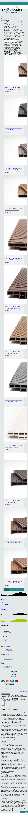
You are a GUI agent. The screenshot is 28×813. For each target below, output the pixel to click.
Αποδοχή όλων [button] (4, 699)
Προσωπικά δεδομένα (8, 666)
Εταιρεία (5, 628)
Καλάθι (5, 640)
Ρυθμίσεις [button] (22, 699)
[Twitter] (14, 673)
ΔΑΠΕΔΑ (2, 16)
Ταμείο (5, 641)
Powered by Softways (23, 691)
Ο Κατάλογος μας (7, 632)
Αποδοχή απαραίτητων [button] (13, 699)
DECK (2, 18)
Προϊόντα (5, 639)
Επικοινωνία (6, 631)
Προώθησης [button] (3, 797)
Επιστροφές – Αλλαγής (8, 659)
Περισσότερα (15, 698)
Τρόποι (6, 608)
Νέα (4, 629)
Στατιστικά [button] (3, 784)
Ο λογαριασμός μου (7, 649)
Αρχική (2, 13)
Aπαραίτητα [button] (3, 741)
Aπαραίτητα (5, 742)
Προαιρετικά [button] (4, 756)
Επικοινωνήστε (5, 598)
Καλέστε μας (4, 603)
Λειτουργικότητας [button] (5, 772)
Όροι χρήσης (6, 667)
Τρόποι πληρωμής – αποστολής (10, 657)
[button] (5, 694)
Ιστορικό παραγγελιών (8, 650)
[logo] (12, 13)
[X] (8, 3)
